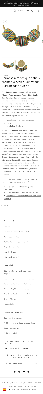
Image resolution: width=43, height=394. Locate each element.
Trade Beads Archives (12, 328)
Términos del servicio (30, 386)
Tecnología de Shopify (19, 382)
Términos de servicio (11, 237)
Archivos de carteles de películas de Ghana (19, 323)
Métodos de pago (10, 252)
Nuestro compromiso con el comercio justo (19, 279)
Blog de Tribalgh (10, 299)
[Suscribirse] (36, 363)
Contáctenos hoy (10, 227)
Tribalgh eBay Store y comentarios (16, 289)
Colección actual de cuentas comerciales (22, 192)
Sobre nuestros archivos (13, 318)
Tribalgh (9, 382)
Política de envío (14, 389)
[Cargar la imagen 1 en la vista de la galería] (8, 66)
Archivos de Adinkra (11, 333)
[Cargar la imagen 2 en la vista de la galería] (21, 66)
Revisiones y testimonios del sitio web (18, 284)
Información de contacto (28, 389)
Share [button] (6, 205)
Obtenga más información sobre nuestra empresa (19, 272)
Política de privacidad (15, 386)
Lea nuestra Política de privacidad (16, 232)
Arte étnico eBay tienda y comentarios (18, 294)
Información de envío (12, 257)
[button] (4, 11)
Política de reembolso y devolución (17, 242)
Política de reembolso (34, 382)
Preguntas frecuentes (12, 247)
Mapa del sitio (9, 304)
